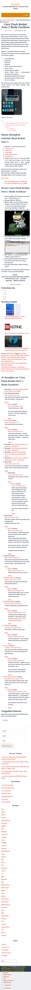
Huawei (3, 857)
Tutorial (3, 924)
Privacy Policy (6, 953)
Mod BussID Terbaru (8, 788)
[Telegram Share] (5, 296)
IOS (2, 865)
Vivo (2, 930)
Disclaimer (5, 950)
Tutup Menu (7, 988)
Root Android (6, 802)
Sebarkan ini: (13, 128)
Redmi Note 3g (5, 904)
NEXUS (3, 890)
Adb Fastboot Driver (11, 154)
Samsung (4, 907)
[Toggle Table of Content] (2, 121)
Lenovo (3, 871)
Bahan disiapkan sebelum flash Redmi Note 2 (17, 123)
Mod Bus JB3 (6, 793)
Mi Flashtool (9, 156)
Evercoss (4, 845)
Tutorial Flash (5, 927)
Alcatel (3, 815)
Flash (9, 359)
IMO (2, 859)
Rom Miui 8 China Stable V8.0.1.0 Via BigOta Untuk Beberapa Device (15, 454)
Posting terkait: (13, 130)
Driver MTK (9, 152)
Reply (6, 402)
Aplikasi (3, 826)
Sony (2, 910)
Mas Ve (10, 404)
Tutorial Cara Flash (8, 785)
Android (3, 817)
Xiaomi (3, 932)
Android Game (5, 820)
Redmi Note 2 (11, 353)
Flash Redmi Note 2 (17, 359)
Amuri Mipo (8, 420)
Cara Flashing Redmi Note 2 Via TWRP (16, 183)
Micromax (4, 879)
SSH (2, 913)
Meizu (3, 876)
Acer (2, 809)
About (4, 944)
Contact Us (5, 947)
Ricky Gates (8, 625)
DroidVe (15, 4)
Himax (3, 854)
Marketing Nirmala (10, 601)
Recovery (5, 799)
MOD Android (5, 885)
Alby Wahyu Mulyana (11, 677)
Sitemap (4, 955)
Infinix (3, 862)
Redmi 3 (3, 896)
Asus (2, 829)
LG (2, 874)
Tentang (3, 918)
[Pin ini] (5, 295)
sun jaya (7, 645)
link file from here (15, 284)
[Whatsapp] (5, 298)
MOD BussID (5, 888)
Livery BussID (6, 791)
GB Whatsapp (5, 851)
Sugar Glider (5, 916)
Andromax (4, 823)
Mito (2, 882)
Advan (3, 812)
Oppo (3, 893)
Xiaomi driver (9, 148)
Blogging (4, 831)
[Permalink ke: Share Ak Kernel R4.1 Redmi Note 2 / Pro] (13, 326)
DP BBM (3, 843)
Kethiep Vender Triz (10, 578)
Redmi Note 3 (5, 902)
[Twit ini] (5, 293)
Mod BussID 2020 (7, 796)
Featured (4, 848)
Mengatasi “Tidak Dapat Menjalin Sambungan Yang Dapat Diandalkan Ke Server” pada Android (15, 369)
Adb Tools (9, 150)
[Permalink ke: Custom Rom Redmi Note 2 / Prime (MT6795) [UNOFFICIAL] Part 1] (13, 309)
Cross (3, 840)
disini (18, 158)
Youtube (3, 935)
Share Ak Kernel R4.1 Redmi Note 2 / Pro (16, 333)
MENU (26, 15)
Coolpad (3, 837)
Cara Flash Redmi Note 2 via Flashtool (16, 181)
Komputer (4, 868)
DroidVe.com (15, 967)
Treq (2, 921)
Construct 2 (4, 834)
